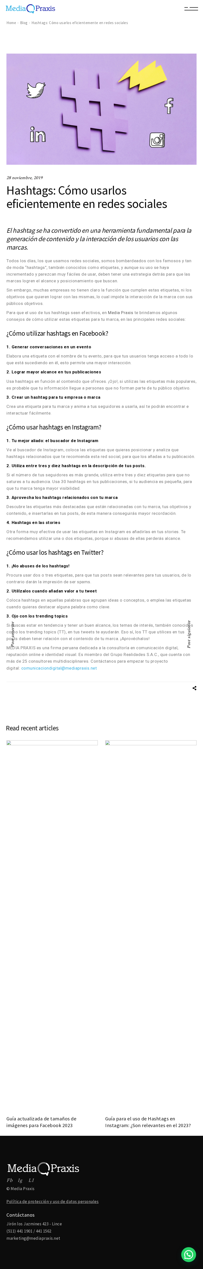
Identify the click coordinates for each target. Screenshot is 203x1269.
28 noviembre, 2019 (24, 178)
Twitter (91, 552)
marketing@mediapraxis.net (33, 1238)
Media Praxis (120, 312)
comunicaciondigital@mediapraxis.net (59, 668)
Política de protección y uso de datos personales (52, 1201)
